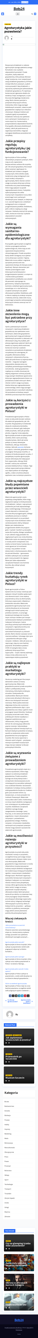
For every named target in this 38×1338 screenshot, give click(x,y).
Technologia (9, 1184)
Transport (8, 1189)
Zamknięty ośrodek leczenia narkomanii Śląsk (16, 1265)
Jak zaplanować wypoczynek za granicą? (18, 1038)
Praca (6, 1157)
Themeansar (19, 1330)
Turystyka (8, 24)
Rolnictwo (8, 1170)
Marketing (8, 1134)
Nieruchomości (10, 1147)
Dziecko (7, 1111)
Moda (6, 1138)
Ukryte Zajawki (17, 1035)
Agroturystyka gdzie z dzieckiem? (25, 1001)
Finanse (7, 1120)
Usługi (7, 1207)
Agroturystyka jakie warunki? (14, 942)
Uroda (7, 1203)
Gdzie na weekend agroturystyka (16, 983)
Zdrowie (7, 1216)
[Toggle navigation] (18, 14)
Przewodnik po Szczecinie (14, 1057)
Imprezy (7, 1129)
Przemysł (8, 1166)
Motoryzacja (9, 1143)
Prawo (7, 1161)
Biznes (7, 1101)
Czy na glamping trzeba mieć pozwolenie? (18, 1244)
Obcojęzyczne (9, 1152)
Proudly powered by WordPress (13, 1327)
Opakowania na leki (16, 1304)
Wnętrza (7, 1212)
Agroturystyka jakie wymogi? (14, 957)
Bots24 (19, 8)
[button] (32, 14)
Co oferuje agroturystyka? (13, 1000)
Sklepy (7, 1175)
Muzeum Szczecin (15, 1077)
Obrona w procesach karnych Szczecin (16, 1283)
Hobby (7, 1124)
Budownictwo (9, 1106)
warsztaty (20, 447)
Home (19, 1334)
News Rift (29, 1327)
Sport (6, 1180)
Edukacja (8, 1115)
